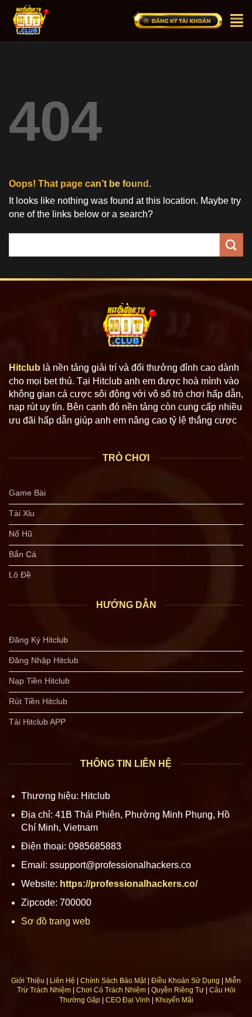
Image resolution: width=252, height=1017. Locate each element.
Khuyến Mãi (174, 1000)
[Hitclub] (57, 20)
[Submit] (231, 244)
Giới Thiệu (28, 981)
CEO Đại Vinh (127, 1000)
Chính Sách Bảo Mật (113, 981)
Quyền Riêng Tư (177, 990)
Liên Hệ (62, 981)
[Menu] (236, 20)
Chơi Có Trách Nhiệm (111, 990)
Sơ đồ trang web (55, 921)
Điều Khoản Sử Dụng (185, 981)
